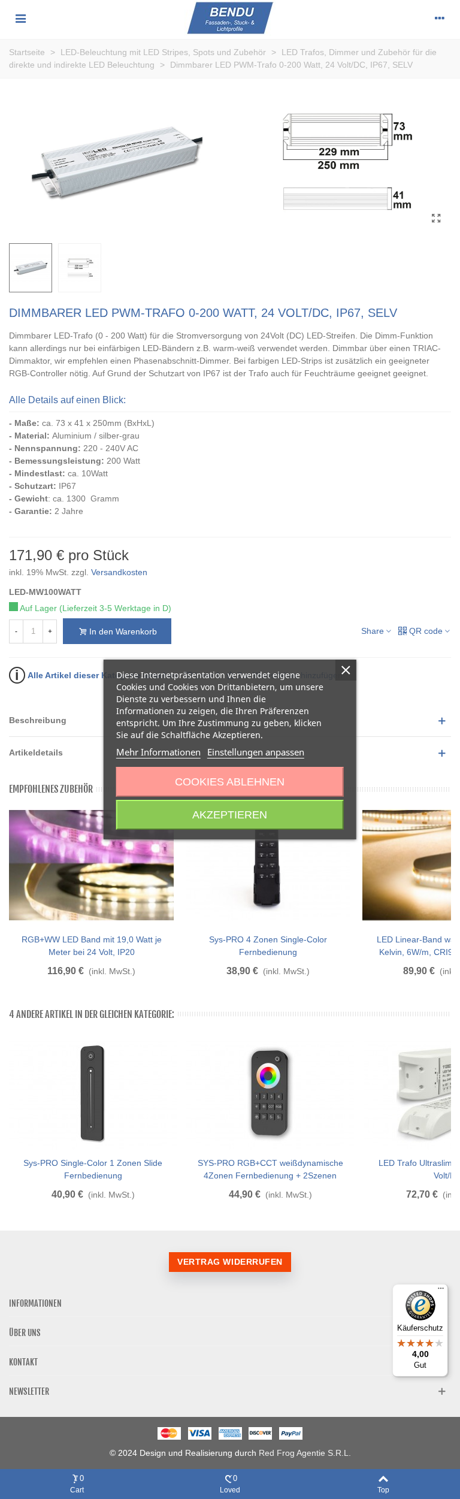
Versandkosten (119, 572)
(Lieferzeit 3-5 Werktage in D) (115, 608)
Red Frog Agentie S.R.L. (305, 1453)
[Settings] (439, 18)
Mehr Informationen (158, 752)
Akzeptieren (229, 815)
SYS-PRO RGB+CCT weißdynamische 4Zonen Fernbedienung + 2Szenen (270, 1169)
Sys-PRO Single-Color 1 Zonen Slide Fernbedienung (92, 1169)
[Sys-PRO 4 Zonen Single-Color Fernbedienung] (268, 865)
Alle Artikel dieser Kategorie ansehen (96, 674)
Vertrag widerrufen (230, 1262)
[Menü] (441, 1291)
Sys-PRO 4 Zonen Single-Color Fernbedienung (268, 946)
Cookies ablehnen (230, 782)
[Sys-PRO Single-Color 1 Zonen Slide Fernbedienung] (93, 1094)
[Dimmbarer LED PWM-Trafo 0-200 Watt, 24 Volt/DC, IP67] (436, 219)
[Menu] (20, 18)
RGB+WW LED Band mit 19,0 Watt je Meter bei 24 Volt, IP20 (92, 946)
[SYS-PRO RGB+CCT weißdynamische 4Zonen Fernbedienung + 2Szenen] (270, 1094)
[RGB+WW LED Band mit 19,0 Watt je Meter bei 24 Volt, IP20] (91, 865)
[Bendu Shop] (230, 18)
